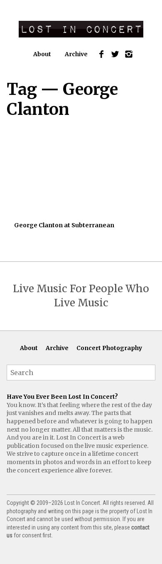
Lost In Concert (81, 29)
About (42, 54)
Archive (76, 54)
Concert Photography (109, 348)
